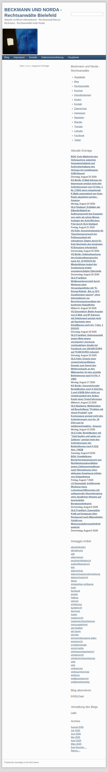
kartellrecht (76, 608)
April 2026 (76, 740)
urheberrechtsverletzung (83, 658)
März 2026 (76, 744)
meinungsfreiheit (79, 624)
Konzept (78, 90)
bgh (73, 567)
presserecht (77, 641)
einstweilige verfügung (82, 584)
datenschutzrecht (79, 577)
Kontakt (33, 57)
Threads (78, 126)
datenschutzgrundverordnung (85, 574)
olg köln (75, 635)
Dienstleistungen (82, 95)
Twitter (77, 140)
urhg (73, 662)
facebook (75, 591)
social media (77, 648)
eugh (73, 587)
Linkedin (78, 131)
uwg (73, 665)
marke (74, 614)
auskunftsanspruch (80, 564)
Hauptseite (73, 57)
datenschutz (77, 571)
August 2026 (77, 727)
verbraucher (77, 668)
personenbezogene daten (83, 638)
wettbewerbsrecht (79, 678)
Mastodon (79, 117)
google (74, 594)
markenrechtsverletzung (83, 621)
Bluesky (78, 122)
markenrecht (77, 618)
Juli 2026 (75, 730)
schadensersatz (79, 645)
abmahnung (77, 550)
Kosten (77, 99)
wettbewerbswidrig (80, 682)
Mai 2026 (75, 737)
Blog (6, 57)
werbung (75, 675)
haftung (74, 598)
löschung (75, 611)
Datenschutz (80, 108)
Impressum (19, 57)
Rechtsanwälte (81, 86)
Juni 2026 (76, 734)
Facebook (79, 135)
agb (73, 554)
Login (73, 713)
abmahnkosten (78, 547)
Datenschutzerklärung (52, 57)
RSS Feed (78, 696)
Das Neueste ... (78, 747)
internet (74, 601)
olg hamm (76, 631)
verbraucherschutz (80, 672)
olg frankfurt (77, 628)
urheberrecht (77, 655)
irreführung (76, 604)
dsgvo (74, 581)
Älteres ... (75, 751)
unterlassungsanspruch (82, 651)
